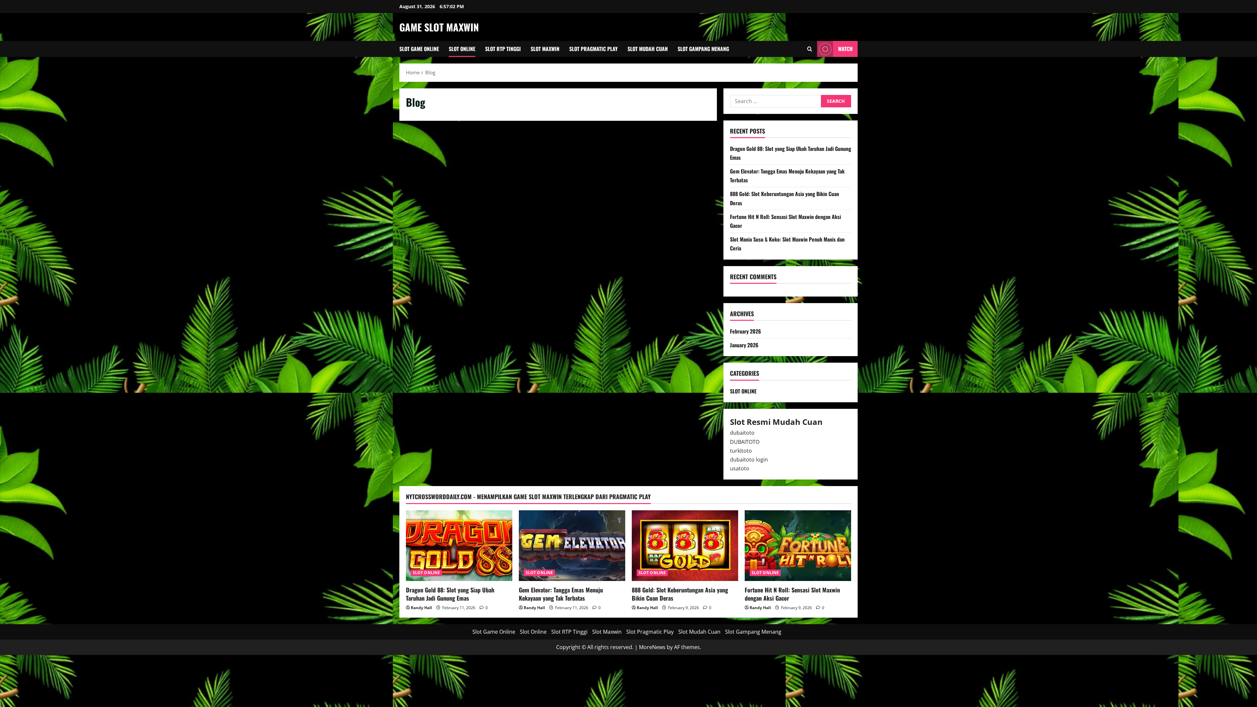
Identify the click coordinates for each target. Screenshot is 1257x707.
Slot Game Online (419, 49)
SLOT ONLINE (743, 391)
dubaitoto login (749, 459)
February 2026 (745, 331)
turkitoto (741, 450)
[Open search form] (809, 49)
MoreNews (652, 647)
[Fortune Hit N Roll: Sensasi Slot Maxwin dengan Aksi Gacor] (798, 545)
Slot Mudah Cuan (648, 49)
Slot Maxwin (545, 49)
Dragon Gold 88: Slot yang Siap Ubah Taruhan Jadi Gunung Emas (450, 594)
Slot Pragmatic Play (593, 49)
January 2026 (744, 345)
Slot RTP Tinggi (503, 49)
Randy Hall (421, 607)
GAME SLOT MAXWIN (439, 27)
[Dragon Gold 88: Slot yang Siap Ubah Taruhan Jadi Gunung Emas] (459, 545)
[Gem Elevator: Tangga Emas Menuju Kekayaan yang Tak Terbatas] (572, 545)
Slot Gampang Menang (703, 49)
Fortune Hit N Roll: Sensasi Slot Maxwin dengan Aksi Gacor (792, 594)
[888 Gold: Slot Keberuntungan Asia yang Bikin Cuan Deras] (685, 545)
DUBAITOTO (744, 441)
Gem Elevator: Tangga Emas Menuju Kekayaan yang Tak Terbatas (561, 594)
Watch (845, 49)
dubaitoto (742, 432)
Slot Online (462, 49)
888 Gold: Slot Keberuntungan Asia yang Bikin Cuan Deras (680, 594)
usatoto (739, 468)
